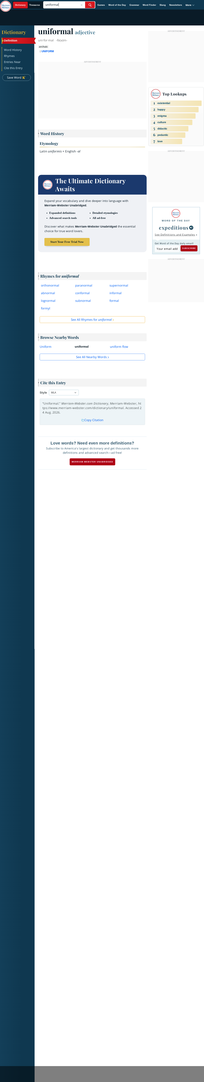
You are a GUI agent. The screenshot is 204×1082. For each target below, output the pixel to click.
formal (114, 301)
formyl (45, 308)
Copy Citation (93, 420)
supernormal (118, 285)
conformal (82, 293)
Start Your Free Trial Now (67, 241)
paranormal (83, 285)
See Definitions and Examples (175, 234)
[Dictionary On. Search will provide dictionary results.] (27, 5)
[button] (190, 5)
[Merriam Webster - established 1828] (5, 4)
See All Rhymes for (91, 320)
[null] (191, 228)
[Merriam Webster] (176, 213)
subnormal (83, 301)
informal (115, 293)
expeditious (174, 227)
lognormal (48, 301)
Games (101, 5)
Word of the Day (117, 5)
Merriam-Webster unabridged (92, 462)
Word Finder (149, 5)
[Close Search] (82, 5)
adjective (85, 32)
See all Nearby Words (91, 357)
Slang (163, 5)
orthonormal (50, 285)
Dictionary (14, 32)
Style (43, 392)
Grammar (134, 5)
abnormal (48, 293)
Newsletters (175, 5)
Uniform (45, 347)
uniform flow (119, 347)
